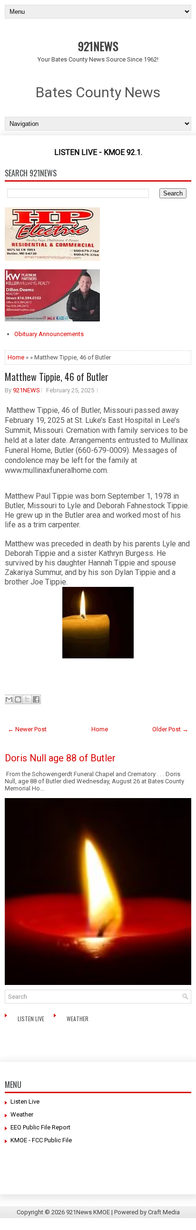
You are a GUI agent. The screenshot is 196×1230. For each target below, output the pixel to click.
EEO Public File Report (40, 1127)
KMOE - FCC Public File (41, 1140)
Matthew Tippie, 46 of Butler (56, 376)
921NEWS (98, 45)
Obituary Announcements (49, 334)
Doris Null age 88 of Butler (60, 758)
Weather (78, 1019)
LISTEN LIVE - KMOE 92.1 (97, 152)
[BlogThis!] (18, 699)
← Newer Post (27, 729)
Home (16, 357)
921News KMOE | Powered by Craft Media (123, 1212)
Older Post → (170, 729)
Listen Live (32, 1019)
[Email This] (9, 699)
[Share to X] (27, 699)
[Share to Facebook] (36, 699)
